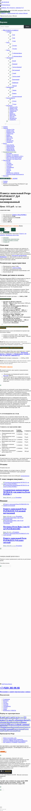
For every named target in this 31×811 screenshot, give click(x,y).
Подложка (9, 153)
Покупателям (6, 160)
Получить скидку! (5, 12)
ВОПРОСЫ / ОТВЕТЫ (12, 173)
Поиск (27, 26)
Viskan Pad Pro (10, 147)
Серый (5, 730)
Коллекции (9, 105)
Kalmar (11, 112)
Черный (18, 730)
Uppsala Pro (13, 119)
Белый (19, 722)
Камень (9, 727)
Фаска (8, 50)
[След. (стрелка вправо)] (2, 810)
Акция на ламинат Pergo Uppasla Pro (13, 739)
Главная (5, 126)
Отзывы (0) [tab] (6, 241)
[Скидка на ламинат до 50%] (13, 124)
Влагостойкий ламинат (19, 724)
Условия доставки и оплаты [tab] (10, 240)
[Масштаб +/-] (0, 809)
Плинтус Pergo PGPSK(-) (19, 214)
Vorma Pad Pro (10, 145)
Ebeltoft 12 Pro (13, 108)
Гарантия (8, 166)
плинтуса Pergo (16, 267)
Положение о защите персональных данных (15, 692)
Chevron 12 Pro (14, 107)
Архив (8, 171)
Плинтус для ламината (12, 154)
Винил (5, 143)
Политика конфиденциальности (15, 174)
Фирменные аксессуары (9, 152)
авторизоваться (25, 475)
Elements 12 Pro (14, 109)
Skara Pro (12, 116)
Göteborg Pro (13, 111)
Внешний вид (10, 87)
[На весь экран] (2, 809)
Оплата (8, 161)
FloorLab (8, 170)
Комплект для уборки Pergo (13, 159)
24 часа (16, 717)
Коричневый (14, 727)
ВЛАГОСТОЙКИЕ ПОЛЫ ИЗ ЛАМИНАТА (15, 740)
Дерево (3, 727)
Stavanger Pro (13, 118)
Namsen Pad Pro (10, 146)
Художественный (12, 730)
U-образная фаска (21, 720)
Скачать (8, 168)
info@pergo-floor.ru (7, 684)
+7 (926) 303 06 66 (10, 687)
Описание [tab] (6, 237)
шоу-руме (5, 375)
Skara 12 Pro (13, 115)
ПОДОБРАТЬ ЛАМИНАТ (11, 30)
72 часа (9, 720)
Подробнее (18, 497)
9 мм (6, 717)
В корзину (6, 232)
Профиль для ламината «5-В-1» (14, 156)
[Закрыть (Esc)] (5, 809)
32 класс (21, 717)
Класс (8, 42)
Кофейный (21, 727)
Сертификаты (10, 167)
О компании (9, 164)
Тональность (9, 57)
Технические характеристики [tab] (11, 239)
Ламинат (5, 128)
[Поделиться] (3, 809)
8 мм (2, 717)
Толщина (8, 31)
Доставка (8, 163)
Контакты (6, 175)
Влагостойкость (10, 98)
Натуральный (8, 729)
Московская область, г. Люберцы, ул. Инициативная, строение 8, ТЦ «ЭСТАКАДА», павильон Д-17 (15, 354)
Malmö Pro (12, 114)
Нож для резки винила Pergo (14, 157)
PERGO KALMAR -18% (9, 738)
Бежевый (14, 722)
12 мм (10, 717)
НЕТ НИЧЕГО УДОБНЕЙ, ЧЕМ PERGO (14, 742)
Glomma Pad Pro (10, 150)
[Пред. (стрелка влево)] (0, 810)
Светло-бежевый (19, 729)
